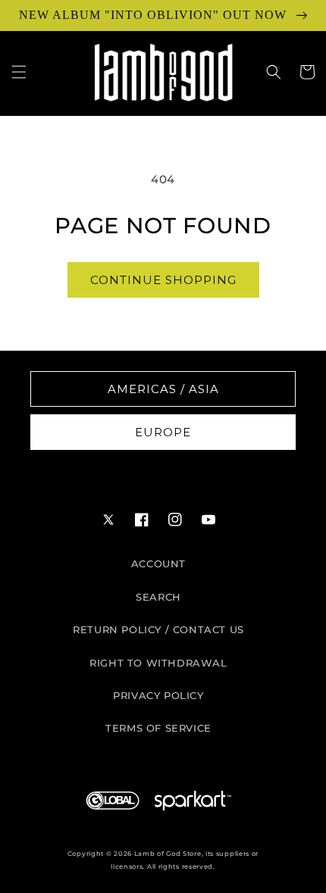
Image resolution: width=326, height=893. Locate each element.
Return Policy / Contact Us (158, 629)
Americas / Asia (163, 389)
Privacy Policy (158, 695)
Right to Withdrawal (158, 663)
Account (158, 563)
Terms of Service (158, 728)
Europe (163, 432)
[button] (19, 72)
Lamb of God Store (168, 853)
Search (158, 597)
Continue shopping (163, 280)
